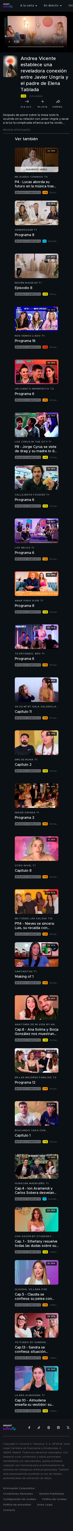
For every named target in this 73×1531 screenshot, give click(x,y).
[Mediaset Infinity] (7, 5)
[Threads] (48, 1427)
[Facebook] (29, 1427)
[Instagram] (58, 1427)
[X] (68, 1427)
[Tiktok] (39, 1427)
